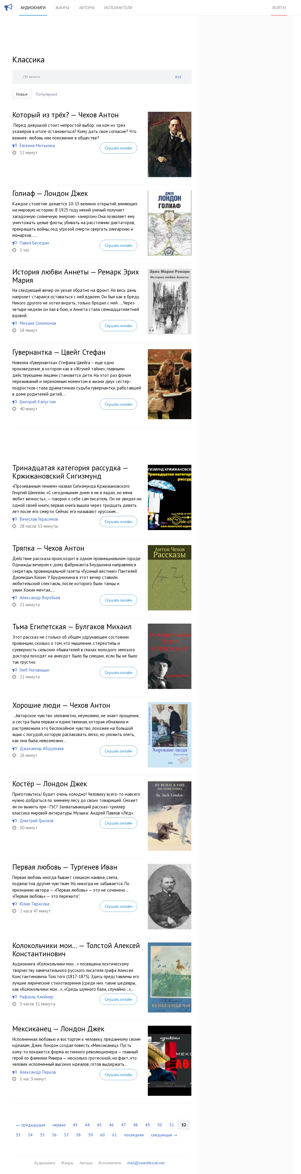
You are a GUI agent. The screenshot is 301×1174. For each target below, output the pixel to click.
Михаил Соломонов (38, 323)
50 (159, 1125)
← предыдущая (30, 1125)
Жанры (62, 7)
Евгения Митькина (37, 145)
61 (114, 1135)
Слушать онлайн (118, 148)
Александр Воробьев (40, 597)
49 (147, 1125)
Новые (22, 94)
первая (59, 1125)
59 (90, 1135)
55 (42, 1135)
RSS (178, 77)
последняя (134, 1135)
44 (87, 1125)
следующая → (164, 1135)
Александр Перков (38, 1072)
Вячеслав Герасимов (39, 519)
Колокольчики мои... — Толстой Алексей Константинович (76, 949)
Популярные (46, 94)
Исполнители (118, 7)
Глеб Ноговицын (34, 670)
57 (66, 1135)
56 (54, 1135)
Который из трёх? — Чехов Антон (65, 114)
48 (135, 1125)
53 (18, 1135)
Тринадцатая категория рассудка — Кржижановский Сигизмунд (70, 472)
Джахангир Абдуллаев (42, 748)
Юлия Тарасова (34, 904)
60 (102, 1135)
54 (30, 1135)
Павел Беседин (34, 243)
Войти (279, 7)
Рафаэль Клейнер (36, 997)
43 (75, 1125)
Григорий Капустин (38, 401)
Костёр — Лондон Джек (49, 783)
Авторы (86, 7)
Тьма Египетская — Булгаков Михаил (72, 626)
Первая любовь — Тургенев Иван (64, 867)
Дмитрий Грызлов (36, 820)
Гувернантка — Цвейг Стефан (59, 352)
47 (123, 1125)
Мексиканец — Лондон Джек (58, 1028)
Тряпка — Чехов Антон (48, 548)
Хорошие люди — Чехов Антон (61, 705)
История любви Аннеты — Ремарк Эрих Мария (75, 276)
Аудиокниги (33, 7)
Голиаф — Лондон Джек (50, 193)
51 (171, 1125)
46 (111, 1125)
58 (78, 1135)
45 (99, 1125)
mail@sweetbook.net (146, 1162)
